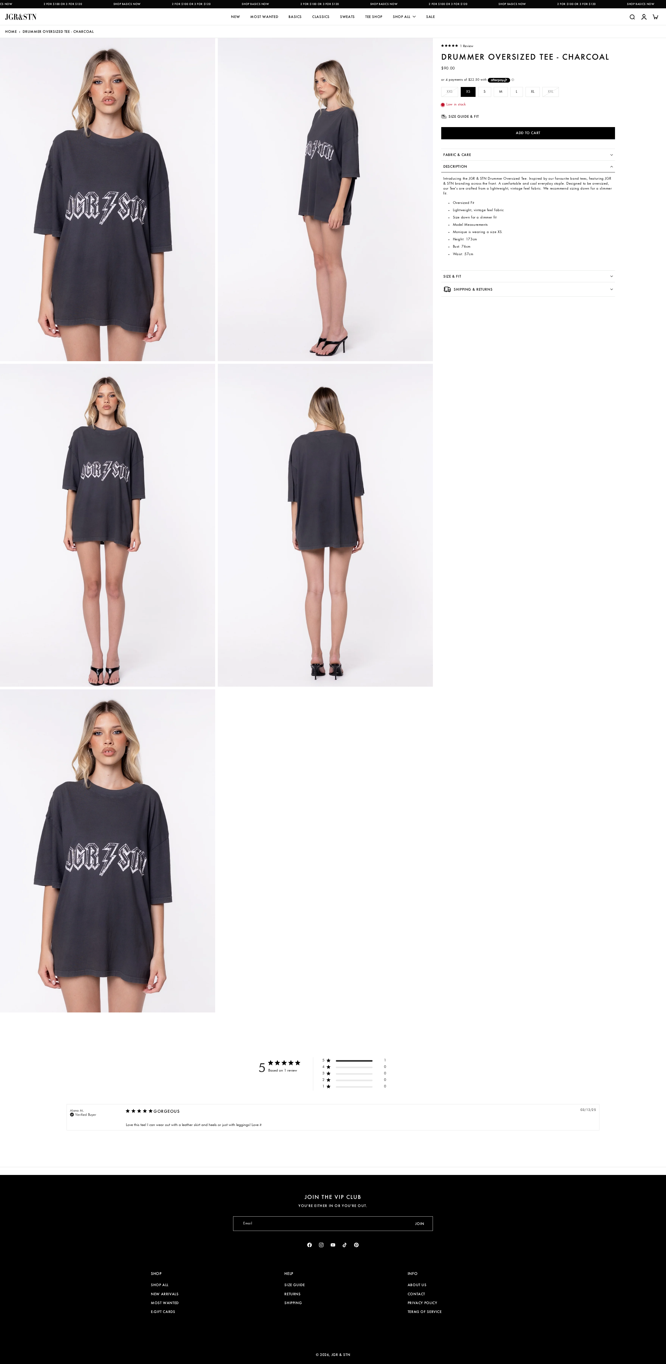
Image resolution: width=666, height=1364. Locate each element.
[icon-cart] (655, 16)
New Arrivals (165, 1294)
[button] (528, 133)
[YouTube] (333, 1244)
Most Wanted (165, 1303)
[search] (632, 16)
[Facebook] (309, 1244)
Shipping (293, 1303)
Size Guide (294, 1285)
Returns (292, 1294)
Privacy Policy (422, 1303)
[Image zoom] (107, 199)
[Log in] (643, 16)
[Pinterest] (356, 1244)
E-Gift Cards (163, 1312)
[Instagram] (321, 1244)
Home (11, 31)
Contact (416, 1294)
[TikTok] (344, 1244)
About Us (417, 1285)
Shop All (160, 1285)
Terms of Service (425, 1312)
